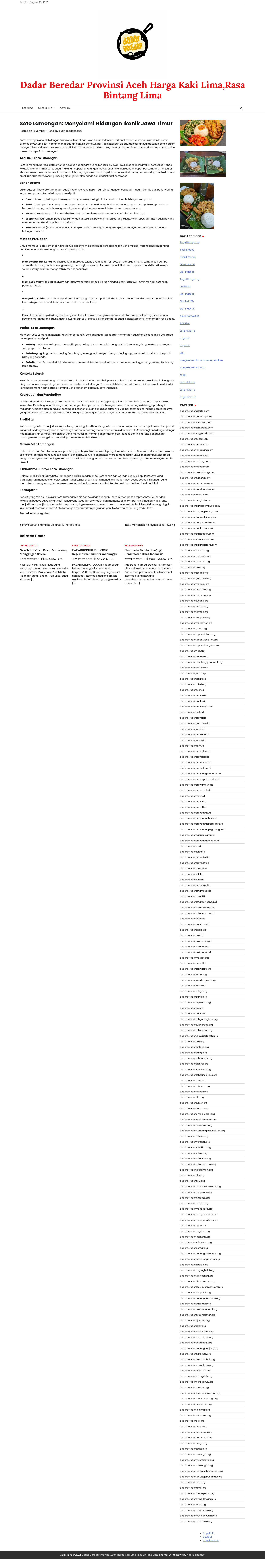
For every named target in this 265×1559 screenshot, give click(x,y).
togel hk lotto (188, 397)
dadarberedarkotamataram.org (198, 1164)
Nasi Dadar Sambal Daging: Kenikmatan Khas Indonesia (144, 552)
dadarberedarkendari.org (194, 572)
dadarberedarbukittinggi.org (196, 1342)
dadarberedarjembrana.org (195, 1069)
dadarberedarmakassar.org (195, 556)
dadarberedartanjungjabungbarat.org (201, 1471)
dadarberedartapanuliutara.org (197, 634)
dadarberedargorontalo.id (194, 723)
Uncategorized (41, 513)
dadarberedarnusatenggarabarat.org (201, 662)
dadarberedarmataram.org (195, 595)
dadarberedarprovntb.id (193, 801)
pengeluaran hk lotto (192, 367)
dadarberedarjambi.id (192, 729)
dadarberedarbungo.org (193, 1443)
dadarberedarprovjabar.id (194, 734)
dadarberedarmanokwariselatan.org (200, 1186)
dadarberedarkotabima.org (195, 1158)
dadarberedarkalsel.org (193, 684)
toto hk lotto (187, 331)
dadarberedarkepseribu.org (195, 1002)
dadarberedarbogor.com (194, 455)
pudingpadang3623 (70, 131)
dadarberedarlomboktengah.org (198, 1119)
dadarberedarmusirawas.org (196, 1521)
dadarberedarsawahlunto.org (196, 1365)
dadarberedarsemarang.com (196, 427)
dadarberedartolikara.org (194, 1136)
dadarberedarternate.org (194, 611)
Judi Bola (185, 286)
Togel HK (208, 1533)
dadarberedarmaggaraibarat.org (198, 1214)
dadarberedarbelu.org (192, 1180)
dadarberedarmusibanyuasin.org (198, 1515)
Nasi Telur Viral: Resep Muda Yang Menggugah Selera (43, 552)
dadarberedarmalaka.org (194, 1203)
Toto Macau (187, 249)
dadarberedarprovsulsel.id (194, 857)
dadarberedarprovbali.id (193, 695)
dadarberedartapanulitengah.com (199, 645)
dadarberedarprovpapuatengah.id (199, 840)
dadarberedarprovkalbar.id (195, 751)
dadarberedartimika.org (193, 628)
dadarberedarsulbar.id (192, 851)
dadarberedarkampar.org (194, 1387)
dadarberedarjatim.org (193, 673)
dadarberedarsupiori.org (193, 1102)
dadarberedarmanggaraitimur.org (199, 1220)
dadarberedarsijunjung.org (195, 1320)
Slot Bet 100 (187, 301)
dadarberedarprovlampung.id (196, 784)
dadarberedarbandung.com (196, 416)
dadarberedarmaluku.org (194, 667)
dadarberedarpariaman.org (195, 1353)
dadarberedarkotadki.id (193, 896)
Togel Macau (211, 1540)
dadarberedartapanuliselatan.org (199, 639)
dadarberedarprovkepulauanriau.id (199, 779)
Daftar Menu (46, 108)
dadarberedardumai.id (192, 963)
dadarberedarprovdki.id (193, 717)
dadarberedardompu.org (194, 1108)
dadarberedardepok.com (194, 444)
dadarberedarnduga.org (193, 991)
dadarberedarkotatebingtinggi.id (198, 901)
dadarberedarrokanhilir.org (195, 1409)
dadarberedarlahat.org (193, 1504)
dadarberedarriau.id (191, 846)
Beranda (27, 108)
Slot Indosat (187, 272)
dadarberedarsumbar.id (193, 868)
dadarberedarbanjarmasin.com (197, 522)
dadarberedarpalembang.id (195, 941)
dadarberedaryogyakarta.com (197, 433)
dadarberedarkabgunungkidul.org (199, 1019)
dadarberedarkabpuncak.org (196, 1058)
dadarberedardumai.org (193, 1426)
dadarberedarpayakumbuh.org (197, 1359)
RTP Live (185, 323)
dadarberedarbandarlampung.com (200, 505)
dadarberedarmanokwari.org (196, 623)
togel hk (185, 338)
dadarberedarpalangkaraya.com (198, 544)
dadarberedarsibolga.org (194, 1264)
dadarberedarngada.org (193, 1225)
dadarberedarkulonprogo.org (196, 1024)
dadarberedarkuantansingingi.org (199, 1398)
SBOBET (207, 1537)
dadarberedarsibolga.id (193, 929)
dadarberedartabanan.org (195, 1086)
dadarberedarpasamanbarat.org (198, 1309)
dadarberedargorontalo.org (195, 578)
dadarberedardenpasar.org (195, 589)
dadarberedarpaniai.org (193, 996)
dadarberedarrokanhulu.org (195, 1415)
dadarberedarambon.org (194, 606)
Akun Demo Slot (189, 316)
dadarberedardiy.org (191, 1008)
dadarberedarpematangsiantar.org (200, 1259)
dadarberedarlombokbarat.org (197, 1113)
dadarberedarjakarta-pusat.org (198, 980)
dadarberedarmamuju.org (194, 584)
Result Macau (188, 257)
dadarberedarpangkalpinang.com (199, 517)
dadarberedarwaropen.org (195, 1141)
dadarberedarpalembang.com (197, 472)
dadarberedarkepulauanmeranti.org (200, 1393)
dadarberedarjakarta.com (194, 411)
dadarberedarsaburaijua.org (196, 1242)
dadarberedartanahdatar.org (196, 1337)
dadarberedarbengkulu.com (195, 500)
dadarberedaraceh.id (192, 689)
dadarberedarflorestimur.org (196, 1125)
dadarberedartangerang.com (196, 450)
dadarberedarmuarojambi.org (197, 1460)
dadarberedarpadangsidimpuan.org (200, 1253)
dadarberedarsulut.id (192, 874)
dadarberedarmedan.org (194, 1091)
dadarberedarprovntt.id (193, 807)
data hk (65, 108)
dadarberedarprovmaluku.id (195, 790)
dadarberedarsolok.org (193, 1325)
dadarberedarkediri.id (192, 712)
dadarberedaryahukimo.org (195, 1147)
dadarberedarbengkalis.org (195, 1370)
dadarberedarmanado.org (195, 561)
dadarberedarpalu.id (191, 935)
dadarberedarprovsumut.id (195, 885)
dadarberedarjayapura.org (195, 617)
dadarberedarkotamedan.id (195, 890)
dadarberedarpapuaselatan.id (197, 835)
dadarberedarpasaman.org (195, 1303)
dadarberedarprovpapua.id (195, 812)
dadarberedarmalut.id (192, 796)
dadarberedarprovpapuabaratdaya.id (201, 823)
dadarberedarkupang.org (194, 600)
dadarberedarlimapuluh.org (195, 1292)
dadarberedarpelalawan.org (196, 1404)
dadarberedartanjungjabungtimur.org (201, 1476)
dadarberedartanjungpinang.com (199, 511)
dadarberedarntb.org (192, 1097)
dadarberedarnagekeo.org (195, 1231)
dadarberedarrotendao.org (195, 1236)
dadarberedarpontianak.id (194, 924)
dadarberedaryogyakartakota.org (199, 1035)
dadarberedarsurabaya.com (196, 422)
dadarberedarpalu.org (192, 567)
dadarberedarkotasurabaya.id (197, 907)
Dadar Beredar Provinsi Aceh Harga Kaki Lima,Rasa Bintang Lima (132, 90)
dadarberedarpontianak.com (196, 528)
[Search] (241, 108)
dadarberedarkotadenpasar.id (197, 913)
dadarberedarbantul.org (193, 1013)
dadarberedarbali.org (192, 1041)
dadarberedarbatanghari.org (196, 1437)
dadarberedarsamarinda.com (197, 539)
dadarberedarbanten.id (193, 701)
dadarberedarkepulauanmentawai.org (201, 1286)
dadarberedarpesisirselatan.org (197, 1314)
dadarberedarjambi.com (194, 494)
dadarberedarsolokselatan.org (197, 1331)
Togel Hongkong (190, 242)
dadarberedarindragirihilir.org (196, 1376)
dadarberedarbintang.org (194, 1047)
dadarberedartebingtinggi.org (196, 1275)
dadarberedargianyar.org (194, 1063)
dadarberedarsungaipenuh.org (197, 1493)
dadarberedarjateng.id (192, 740)
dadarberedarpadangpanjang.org (199, 1348)
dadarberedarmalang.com (195, 461)
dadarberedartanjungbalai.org (197, 1270)
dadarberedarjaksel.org (193, 985)
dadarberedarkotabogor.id (195, 946)
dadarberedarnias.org (192, 650)
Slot (182, 353)
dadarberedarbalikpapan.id (195, 952)
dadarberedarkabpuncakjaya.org (198, 1074)
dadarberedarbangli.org (193, 1052)
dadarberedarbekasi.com (194, 438)
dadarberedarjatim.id (192, 745)
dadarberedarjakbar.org (193, 974)
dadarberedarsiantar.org (194, 1248)
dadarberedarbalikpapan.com (197, 533)
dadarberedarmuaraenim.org (196, 1510)
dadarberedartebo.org (192, 1482)
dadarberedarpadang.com (195, 477)
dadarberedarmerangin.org (195, 1454)
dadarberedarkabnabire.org (195, 968)
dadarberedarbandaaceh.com (197, 489)
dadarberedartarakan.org (194, 550)
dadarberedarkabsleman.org (196, 1030)
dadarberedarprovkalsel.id (194, 756)
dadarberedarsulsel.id (192, 879)
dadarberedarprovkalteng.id (195, 762)
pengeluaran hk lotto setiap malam (201, 360)
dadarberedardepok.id (192, 918)
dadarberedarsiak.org (192, 1420)
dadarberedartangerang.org (196, 1192)
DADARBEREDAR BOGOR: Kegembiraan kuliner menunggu (94, 552)
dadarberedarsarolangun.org (196, 1465)
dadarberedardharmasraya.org (197, 1281)
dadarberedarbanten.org (194, 656)
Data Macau (187, 264)
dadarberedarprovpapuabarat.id (198, 818)
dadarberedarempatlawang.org (198, 1499)
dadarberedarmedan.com (194, 466)
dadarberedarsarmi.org (193, 1080)
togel (183, 375)
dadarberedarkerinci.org (193, 1448)
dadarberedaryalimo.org (193, 1153)
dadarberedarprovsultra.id (194, 862)
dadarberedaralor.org (192, 1175)
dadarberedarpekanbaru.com (196, 483)
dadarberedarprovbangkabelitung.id (200, 773)
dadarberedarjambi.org (193, 1487)
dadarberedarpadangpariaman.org (200, 1298)
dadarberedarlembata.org (195, 1197)
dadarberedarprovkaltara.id (195, 768)
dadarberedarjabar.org (193, 678)
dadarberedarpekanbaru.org (196, 1432)
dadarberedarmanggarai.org (196, 1208)
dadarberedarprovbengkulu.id (196, 706)
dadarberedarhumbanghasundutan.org (202, 1130)
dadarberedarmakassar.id (194, 957)
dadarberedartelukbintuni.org (196, 1169)
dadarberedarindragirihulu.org (196, 1381)
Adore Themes (196, 1555)
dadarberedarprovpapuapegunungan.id (202, 829)
